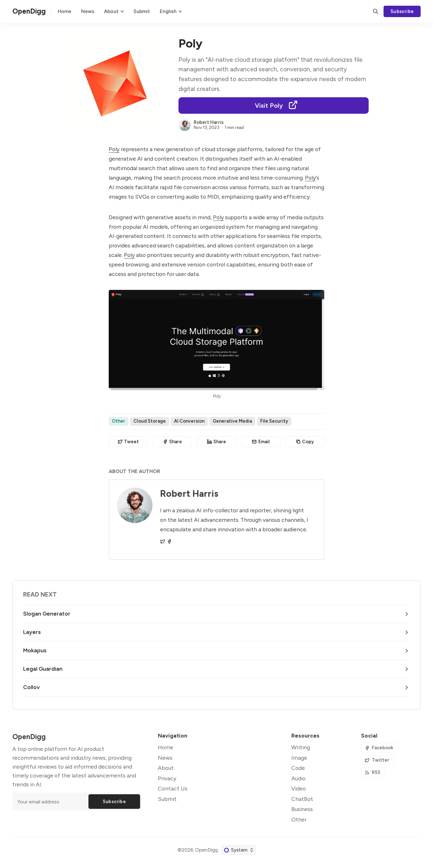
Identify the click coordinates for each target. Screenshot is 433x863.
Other (118, 421)
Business (302, 809)
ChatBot (302, 799)
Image (299, 757)
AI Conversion (189, 421)
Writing (300, 747)
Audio (298, 778)
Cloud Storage (149, 421)
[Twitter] (162, 541)
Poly (114, 149)
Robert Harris (208, 122)
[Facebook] (169, 541)
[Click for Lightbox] (216, 340)
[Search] (375, 11)
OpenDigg (206, 850)
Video (298, 788)
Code (298, 767)
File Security (274, 421)
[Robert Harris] (184, 125)
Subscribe (402, 11)
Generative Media (232, 421)
